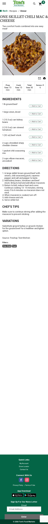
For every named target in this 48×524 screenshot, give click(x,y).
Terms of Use (30, 485)
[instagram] (27, 480)
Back (5, 11)
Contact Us (24, 469)
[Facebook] (21, 480)
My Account (24, 463)
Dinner (23, 11)
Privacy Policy (18, 485)
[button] (38, 79)
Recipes (13, 11)
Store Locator (24, 466)
